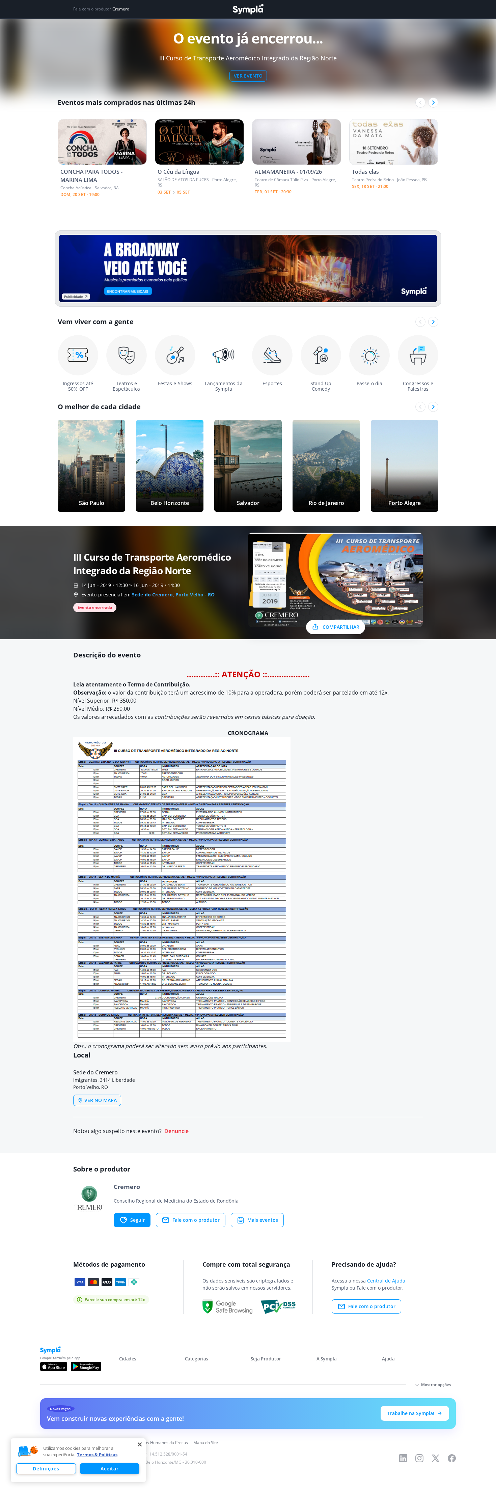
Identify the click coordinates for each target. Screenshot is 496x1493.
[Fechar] (139, 1444)
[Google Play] (86, 1366)
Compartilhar (341, 627)
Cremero (120, 9)
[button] (28, 1451)
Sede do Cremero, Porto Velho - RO (173, 594)
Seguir (137, 1220)
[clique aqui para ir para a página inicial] (248, 9)
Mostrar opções (436, 1384)
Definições (46, 1468)
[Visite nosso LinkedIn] (403, 1458)
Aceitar (109, 1468)
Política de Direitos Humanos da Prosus (151, 1442)
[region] (78, 1460)
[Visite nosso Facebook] (452, 1458)
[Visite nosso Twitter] (436, 1458)
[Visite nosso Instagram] (419, 1458)
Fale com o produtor (196, 1220)
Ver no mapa (100, 1100)
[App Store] (53, 1366)
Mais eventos (262, 1220)
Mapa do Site (205, 1442)
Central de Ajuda (386, 1280)
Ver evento (248, 76)
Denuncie (176, 1131)
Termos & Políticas (97, 1455)
